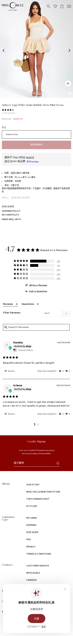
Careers (31, 580)
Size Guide (8, 207)
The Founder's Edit (38, 499)
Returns (31, 518)
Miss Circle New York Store (43, 492)
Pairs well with (11, 220)
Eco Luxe (31, 506)
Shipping (31, 525)
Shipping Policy (11, 211)
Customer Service (37, 566)
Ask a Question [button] (38, 291)
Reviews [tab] (8, 304)
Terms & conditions (38, 554)
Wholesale (33, 573)
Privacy (30, 547)
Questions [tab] (28, 304)
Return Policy (10, 215)
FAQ (28, 540)
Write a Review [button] (38, 285)
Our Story (32, 485)
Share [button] (11, 371)
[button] (61, 371)
